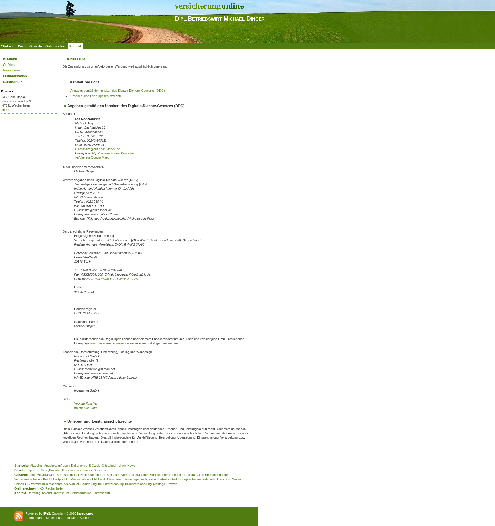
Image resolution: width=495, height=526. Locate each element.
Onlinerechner (56, 46)
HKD (40, 488)
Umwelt (171, 484)
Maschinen (114, 479)
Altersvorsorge (71, 470)
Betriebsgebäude (135, 479)
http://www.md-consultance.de (113, 153)
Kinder (87, 470)
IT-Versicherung (79, 479)
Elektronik (99, 479)
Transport (223, 479)
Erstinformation (15, 76)
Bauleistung (88, 484)
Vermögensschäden (215, 474)
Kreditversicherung (138, 484)
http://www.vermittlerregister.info (117, 278)
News (131, 465)
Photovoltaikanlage (42, 474)
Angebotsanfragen (57, 465)
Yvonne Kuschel (85, 403)
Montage (159, 484)
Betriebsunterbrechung (165, 474)
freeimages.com (85, 407)
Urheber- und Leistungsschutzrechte (96, 96)
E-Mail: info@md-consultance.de (97, 149)
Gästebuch (109, 465)
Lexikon (71, 517)
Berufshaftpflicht (68, 474)
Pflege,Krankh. (50, 470)
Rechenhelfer (54, 488)
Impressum (11, 70)
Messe (236, 479)
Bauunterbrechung (111, 484)
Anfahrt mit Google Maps (92, 157)
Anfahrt (9, 64)
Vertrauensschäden (28, 479)
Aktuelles (36, 465)
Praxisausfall (191, 474)
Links (122, 465)
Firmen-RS (22, 484)
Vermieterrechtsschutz (46, 484)
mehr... (7, 109)
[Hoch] (65, 106)
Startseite (8, 46)
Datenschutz (12, 81)
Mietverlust (71, 484)
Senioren (100, 470)
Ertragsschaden (189, 479)
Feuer (153, 479)
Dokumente (79, 465)
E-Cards (94, 465)
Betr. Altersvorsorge (120, 474)
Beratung (10, 58)
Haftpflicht (31, 470)
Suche (84, 517)
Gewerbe (36, 46)
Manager (141, 474)
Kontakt (75, 46)
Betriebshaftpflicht (92, 474)
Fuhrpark (208, 479)
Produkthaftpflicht (55, 479)
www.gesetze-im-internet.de (109, 343)
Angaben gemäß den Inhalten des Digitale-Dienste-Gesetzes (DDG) (117, 90)
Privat (22, 46)
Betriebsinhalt (167, 479)
